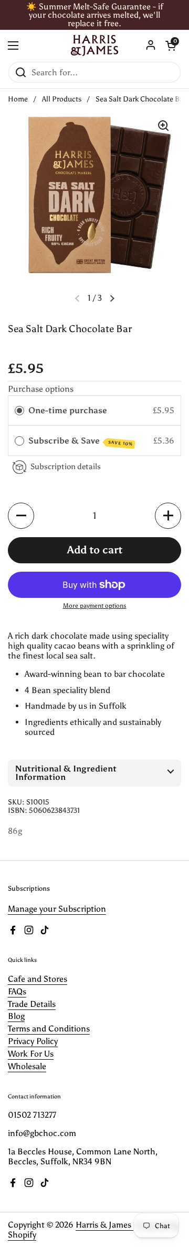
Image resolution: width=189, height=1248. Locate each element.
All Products (61, 99)
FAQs (17, 991)
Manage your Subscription (57, 909)
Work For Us (31, 1054)
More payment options (95, 605)
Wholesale (27, 1066)
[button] (112, 298)
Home (18, 99)
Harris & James (104, 1225)
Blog (16, 1016)
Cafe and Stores (37, 979)
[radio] (19, 410)
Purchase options (41, 389)
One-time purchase (67, 410)
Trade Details (32, 1004)
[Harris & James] (94, 45)
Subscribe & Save (80, 441)
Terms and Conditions (49, 1029)
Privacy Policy (33, 1041)
